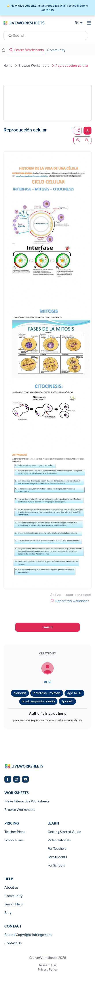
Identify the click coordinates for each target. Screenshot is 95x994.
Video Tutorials (59, 840)
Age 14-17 (74, 693)
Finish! (47, 627)
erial (47, 681)
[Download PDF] (87, 131)
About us (11, 887)
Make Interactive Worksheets (26, 801)
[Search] (9, 35)
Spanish (67, 701)
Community (13, 895)
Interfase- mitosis (47, 693)
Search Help (13, 904)
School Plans (14, 840)
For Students (57, 857)
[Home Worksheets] (3, 49)
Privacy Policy (47, 969)
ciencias (19, 693)
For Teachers (57, 848)
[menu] (88, 22)
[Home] (24, 22)
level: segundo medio (38, 701)
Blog (7, 912)
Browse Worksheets (19, 809)
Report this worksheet (72, 601)
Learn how (47, 9)
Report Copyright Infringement (28, 934)
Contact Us (13, 943)
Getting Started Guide (64, 831)
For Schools (56, 865)
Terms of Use (47, 965)
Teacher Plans (14, 831)
